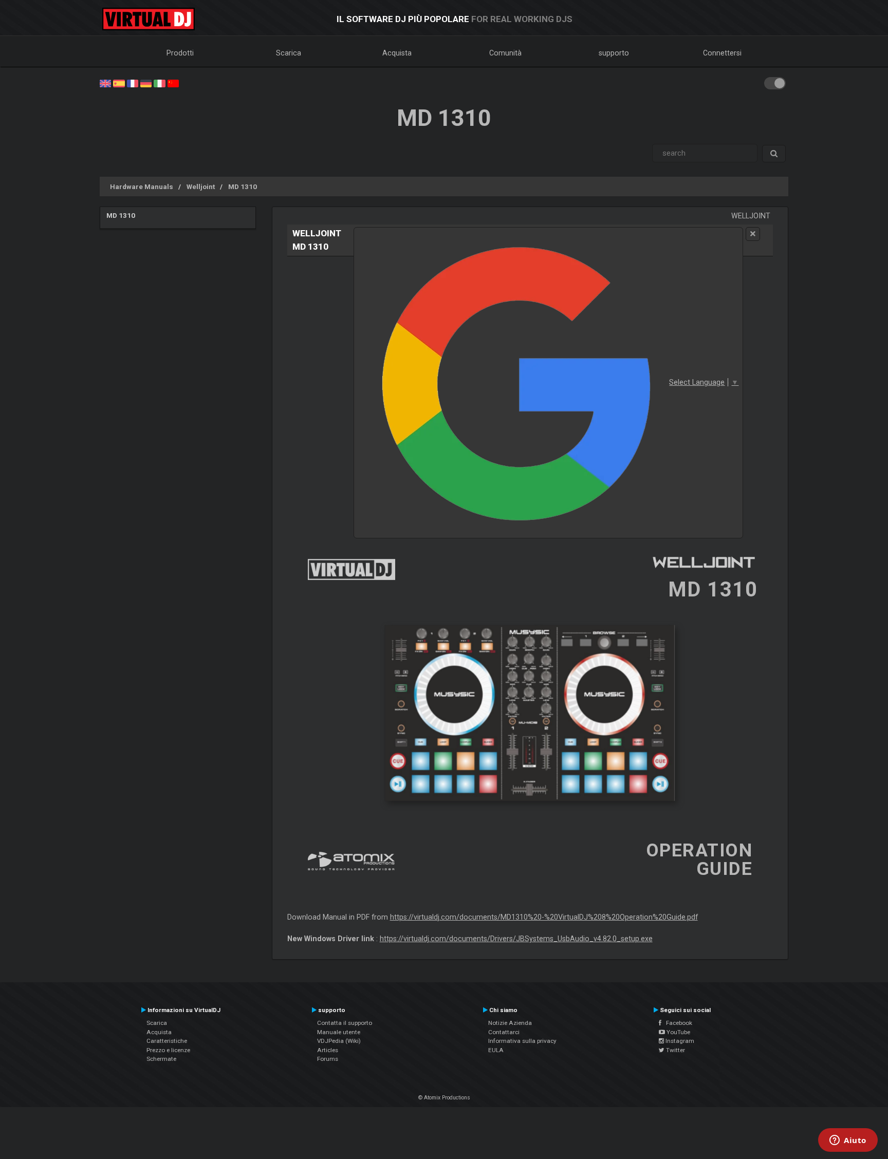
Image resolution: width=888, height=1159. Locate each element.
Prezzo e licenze (168, 1050)
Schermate (161, 1058)
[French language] (132, 82)
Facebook (676, 1022)
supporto (614, 53)
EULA (496, 1050)
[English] (105, 82)
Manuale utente (338, 1032)
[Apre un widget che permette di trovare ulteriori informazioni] (848, 1141)
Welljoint (201, 186)
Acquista (397, 53)
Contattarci (504, 1032)
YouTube (677, 1032)
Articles (327, 1050)
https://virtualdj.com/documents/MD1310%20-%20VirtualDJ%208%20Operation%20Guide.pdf (544, 917)
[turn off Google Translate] (753, 234)
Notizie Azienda (510, 1022)
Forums (327, 1058)
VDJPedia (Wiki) (339, 1040)
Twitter (674, 1050)
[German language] (146, 82)
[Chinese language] (173, 82)
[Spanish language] (118, 82)
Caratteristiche (166, 1040)
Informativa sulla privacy (522, 1040)
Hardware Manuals (141, 186)
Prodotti (180, 53)
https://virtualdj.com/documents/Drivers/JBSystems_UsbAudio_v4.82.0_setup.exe (516, 938)
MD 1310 (242, 186)
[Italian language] (159, 82)
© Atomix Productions (444, 1097)
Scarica (288, 53)
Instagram (679, 1040)
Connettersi (722, 53)
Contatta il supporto (344, 1022)
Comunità (505, 53)
